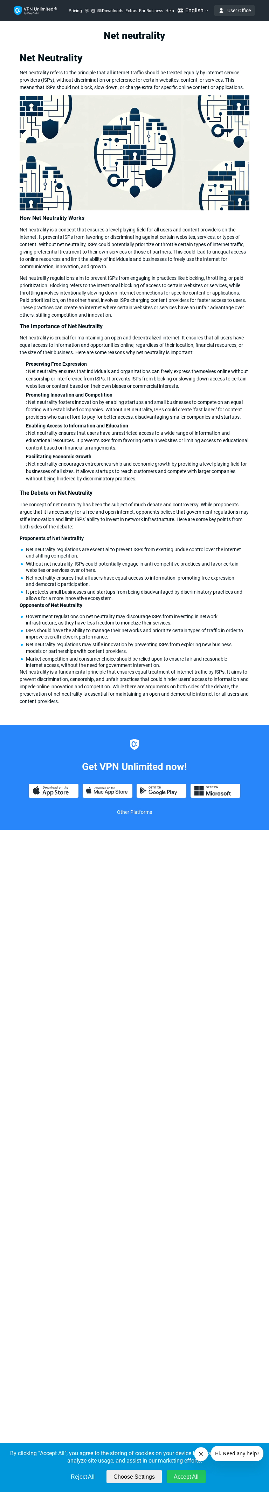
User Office (239, 10)
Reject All (83, 1477)
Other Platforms (134, 812)
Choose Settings (134, 1477)
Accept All (186, 1477)
